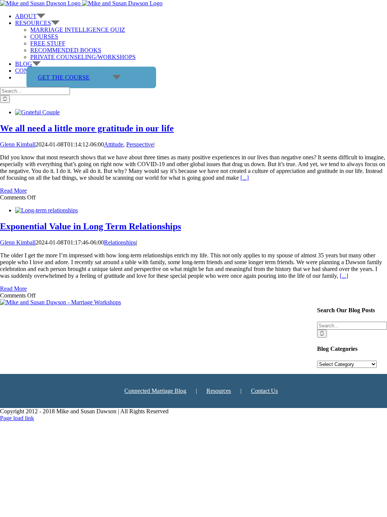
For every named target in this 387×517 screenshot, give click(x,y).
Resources (218, 391)
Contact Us (264, 391)
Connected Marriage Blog (155, 391)
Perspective (139, 144)
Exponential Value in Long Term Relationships (90, 226)
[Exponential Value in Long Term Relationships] (46, 210)
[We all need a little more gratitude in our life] (37, 112)
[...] (244, 177)
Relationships (120, 242)
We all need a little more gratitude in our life (87, 128)
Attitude (113, 144)
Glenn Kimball (18, 144)
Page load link (17, 418)
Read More (13, 190)
